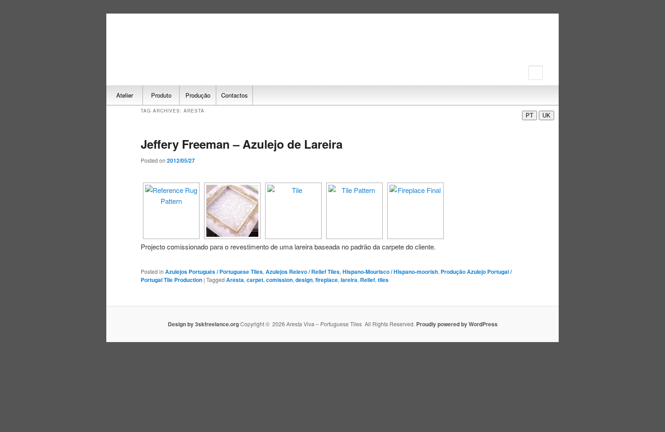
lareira (349, 280)
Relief (367, 280)
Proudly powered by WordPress (457, 324)
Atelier (124, 95)
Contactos (234, 95)
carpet (255, 280)
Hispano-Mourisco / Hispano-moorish (390, 272)
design (304, 280)
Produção (197, 95)
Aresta (235, 280)
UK (546, 115)
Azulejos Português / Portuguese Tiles (214, 272)
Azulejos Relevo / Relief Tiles (303, 272)
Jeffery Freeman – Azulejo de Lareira (241, 144)
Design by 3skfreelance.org (204, 324)
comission (279, 280)
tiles (383, 280)
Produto (161, 95)
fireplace (326, 280)
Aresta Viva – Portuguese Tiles (167, 44)
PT (529, 115)
